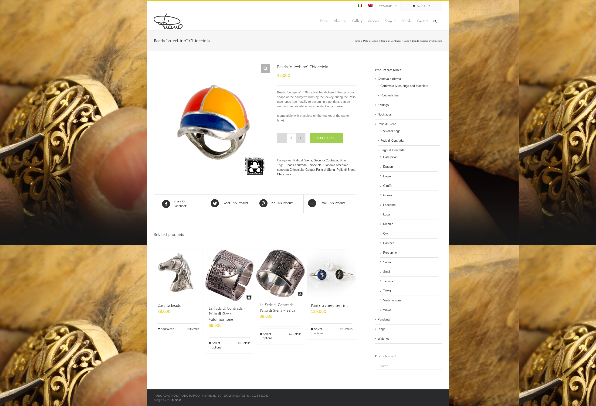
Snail (343, 160)
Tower (387, 291)
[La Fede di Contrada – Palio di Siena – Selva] (280, 273)
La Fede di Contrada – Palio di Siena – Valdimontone (227, 314)
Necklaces (385, 114)
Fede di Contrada (391, 140)
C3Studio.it (174, 400)
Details (194, 329)
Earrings (383, 105)
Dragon (388, 166)
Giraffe (387, 186)
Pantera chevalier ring (330, 305)
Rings (381, 329)
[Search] (435, 21)
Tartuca (388, 281)
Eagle (387, 176)
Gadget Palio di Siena (320, 169)
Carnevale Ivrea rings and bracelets (404, 86)
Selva (387, 262)
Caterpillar (390, 157)
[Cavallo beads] (178, 273)
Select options (216, 345)
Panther (388, 243)
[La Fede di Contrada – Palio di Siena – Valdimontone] (229, 275)
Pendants (384, 319)
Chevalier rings (390, 131)
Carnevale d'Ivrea (389, 79)
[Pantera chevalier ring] (331, 273)
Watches (383, 338)
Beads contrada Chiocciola (303, 165)
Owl (385, 233)
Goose (387, 195)
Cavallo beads (169, 305)
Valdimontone (392, 300)
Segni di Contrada (326, 160)
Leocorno (389, 205)
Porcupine (390, 252)
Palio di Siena (302, 160)
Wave (387, 310)
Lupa (386, 214)
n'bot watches (389, 95)
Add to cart (326, 138)
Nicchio (388, 224)
